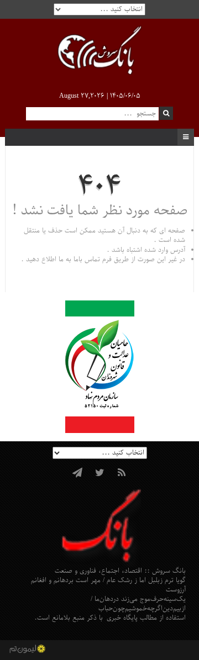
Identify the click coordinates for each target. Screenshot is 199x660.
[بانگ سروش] (99, 52)
